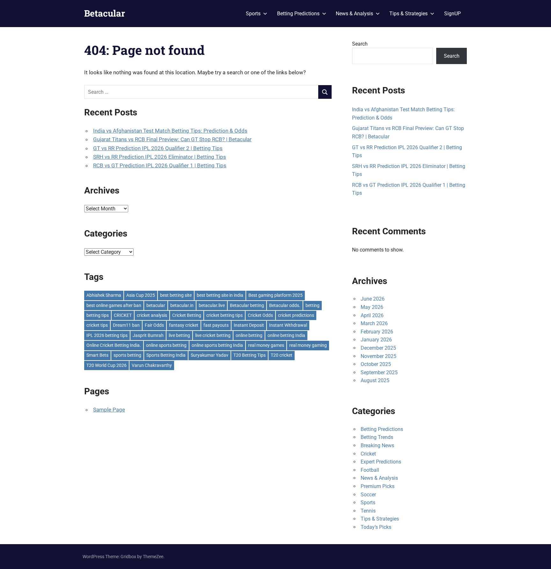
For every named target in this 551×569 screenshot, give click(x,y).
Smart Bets (97, 355)
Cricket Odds (260, 315)
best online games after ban (113, 305)
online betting (249, 335)
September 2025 (379, 372)
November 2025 (378, 356)
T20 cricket (281, 355)
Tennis (368, 511)
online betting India (286, 335)
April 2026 (372, 315)
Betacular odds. (284, 305)
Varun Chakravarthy (152, 365)
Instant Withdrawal (288, 325)
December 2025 (378, 348)
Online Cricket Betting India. (113, 345)
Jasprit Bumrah (148, 335)
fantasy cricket (183, 325)
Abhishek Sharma (103, 295)
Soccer (368, 495)
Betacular (104, 13)
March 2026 (374, 323)
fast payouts (216, 325)
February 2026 (377, 332)
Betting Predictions (298, 14)
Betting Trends (377, 437)
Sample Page (109, 409)
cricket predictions (296, 315)
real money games (266, 345)
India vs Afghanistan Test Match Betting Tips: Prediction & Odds (170, 131)
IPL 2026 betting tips (107, 335)
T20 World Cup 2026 (106, 365)
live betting (179, 335)
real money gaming (308, 345)
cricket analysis (152, 315)
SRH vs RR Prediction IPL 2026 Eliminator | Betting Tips (159, 157)
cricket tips (97, 325)
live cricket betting (213, 335)
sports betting (127, 355)
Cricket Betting (186, 315)
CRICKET (123, 315)
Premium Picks (377, 486)
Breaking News (377, 445)
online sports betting (166, 345)
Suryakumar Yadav (209, 355)
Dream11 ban (126, 325)
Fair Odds (154, 325)
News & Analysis (354, 14)
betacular (155, 305)
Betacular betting (247, 305)
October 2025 (376, 364)
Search (360, 44)
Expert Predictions (381, 462)
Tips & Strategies (408, 14)
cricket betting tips (224, 315)
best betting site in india (220, 295)
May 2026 (372, 307)
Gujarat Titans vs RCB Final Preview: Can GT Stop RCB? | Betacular (172, 139)
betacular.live (212, 305)
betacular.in (182, 305)
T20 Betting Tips (249, 355)
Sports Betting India (166, 355)
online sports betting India (217, 345)
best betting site (176, 295)
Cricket (368, 454)
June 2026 (373, 299)
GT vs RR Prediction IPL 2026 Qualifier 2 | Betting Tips (158, 148)
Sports (253, 14)
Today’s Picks (376, 527)
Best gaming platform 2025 (275, 295)
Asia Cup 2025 (140, 295)
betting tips (97, 315)
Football (370, 470)
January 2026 (376, 340)
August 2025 (375, 380)
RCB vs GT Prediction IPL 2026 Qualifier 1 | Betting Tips (159, 165)
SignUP (452, 14)
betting (312, 305)
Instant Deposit (249, 325)
